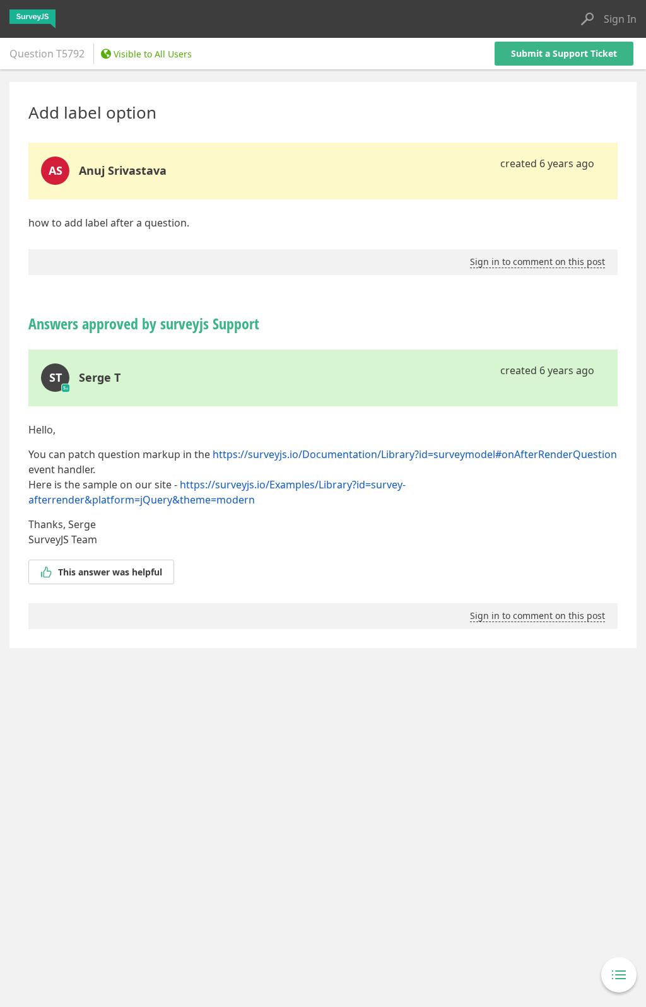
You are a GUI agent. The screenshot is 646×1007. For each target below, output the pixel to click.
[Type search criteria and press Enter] (587, 19)
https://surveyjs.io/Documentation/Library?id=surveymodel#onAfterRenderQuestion (415, 454)
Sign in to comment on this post (537, 262)
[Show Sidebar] (619, 974)
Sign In (620, 19)
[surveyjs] (32, 18)
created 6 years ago (547, 163)
